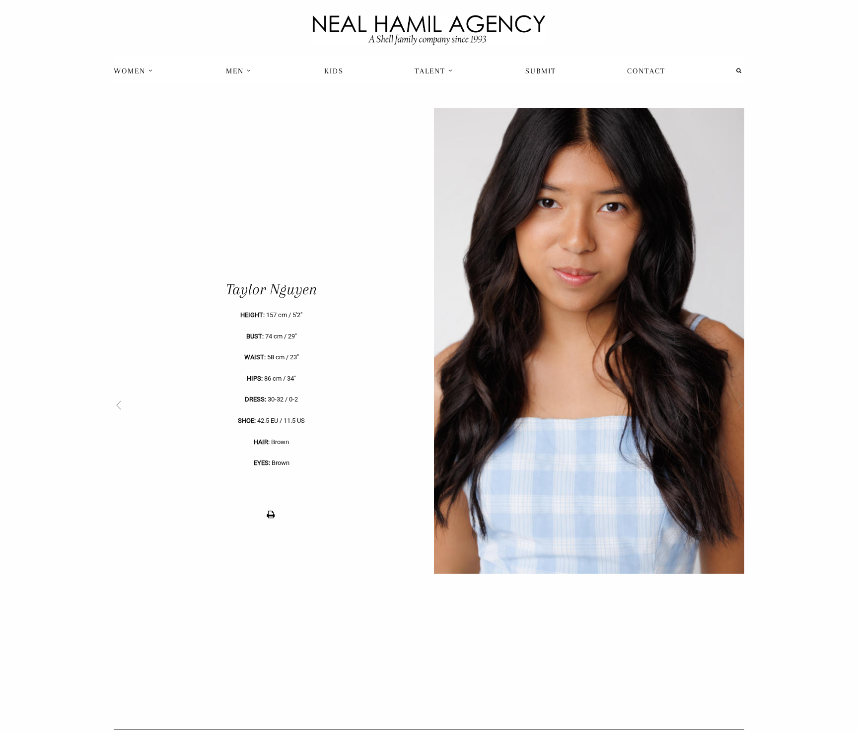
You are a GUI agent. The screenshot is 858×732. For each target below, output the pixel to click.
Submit (540, 71)
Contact (646, 71)
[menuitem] (134, 70)
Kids (334, 71)
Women (131, 71)
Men (236, 71)
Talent (431, 71)
